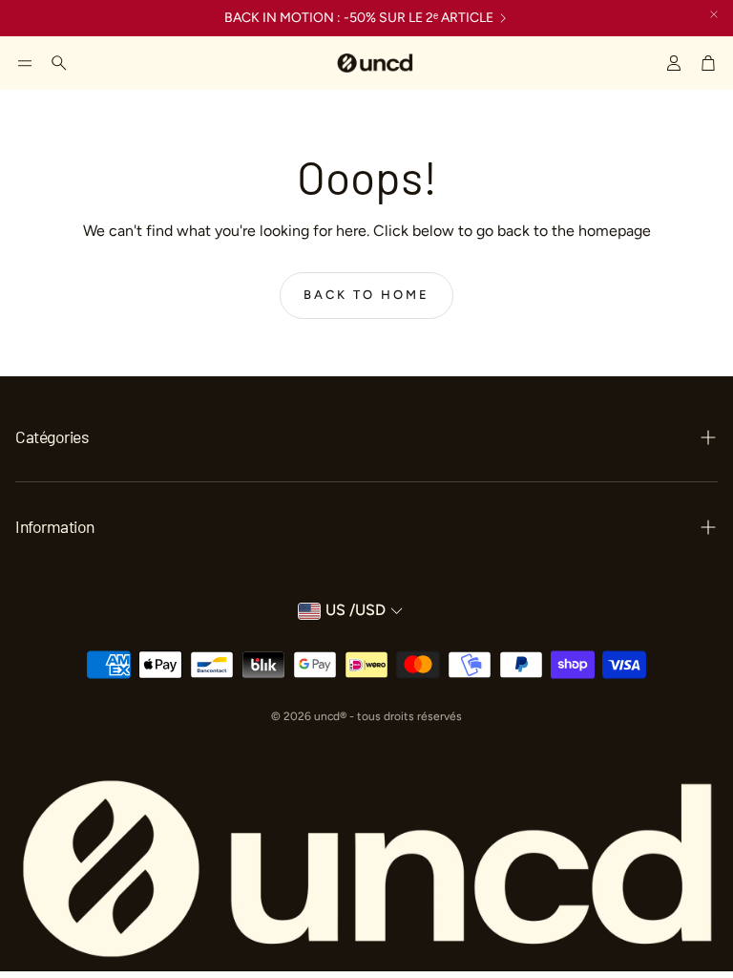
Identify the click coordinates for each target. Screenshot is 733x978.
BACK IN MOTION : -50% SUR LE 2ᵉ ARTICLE (358, 18)
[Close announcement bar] (714, 14)
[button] (24, 63)
